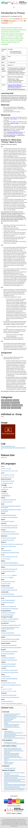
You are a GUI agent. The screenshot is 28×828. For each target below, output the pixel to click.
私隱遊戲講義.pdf (6, 495)
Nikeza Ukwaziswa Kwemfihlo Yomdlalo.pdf (12, 703)
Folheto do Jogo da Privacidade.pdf (10, 619)
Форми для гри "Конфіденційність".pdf (11, 685)
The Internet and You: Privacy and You (12, 727)
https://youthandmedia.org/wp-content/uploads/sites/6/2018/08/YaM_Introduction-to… (13, 448)
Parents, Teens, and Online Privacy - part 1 (12, 748)
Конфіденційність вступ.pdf (9, 682)
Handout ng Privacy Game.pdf (9, 664)
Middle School (8, 400)
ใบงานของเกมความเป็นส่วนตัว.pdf (10, 672)
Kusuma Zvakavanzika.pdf (8, 633)
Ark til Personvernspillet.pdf (8, 600)
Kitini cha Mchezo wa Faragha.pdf (10, 651)
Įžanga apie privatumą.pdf (8, 594)
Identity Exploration (15, 402)
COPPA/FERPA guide (8, 731)
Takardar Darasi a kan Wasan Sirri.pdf (10, 552)
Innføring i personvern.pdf (8, 602)
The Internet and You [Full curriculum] (11, 724)
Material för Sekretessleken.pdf (9, 660)
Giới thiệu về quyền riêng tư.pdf (9, 695)
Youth (8, 407)
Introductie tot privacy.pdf (8, 540)
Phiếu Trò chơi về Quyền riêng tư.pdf (10, 697)
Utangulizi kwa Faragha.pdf (8, 653)
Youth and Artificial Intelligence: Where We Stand (14, 789)
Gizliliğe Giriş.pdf (6, 676)
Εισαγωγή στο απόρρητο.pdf (9, 546)
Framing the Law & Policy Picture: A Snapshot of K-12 (15, 788)
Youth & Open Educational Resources (11, 755)
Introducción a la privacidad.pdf (9, 641)
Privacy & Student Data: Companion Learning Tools (14, 737)
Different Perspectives (8, 719)
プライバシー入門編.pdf (7, 577)
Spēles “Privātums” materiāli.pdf (9, 590)
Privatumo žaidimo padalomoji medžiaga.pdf (12, 596)
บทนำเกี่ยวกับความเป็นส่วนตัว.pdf (10, 670)
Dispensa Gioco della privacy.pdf (9, 569)
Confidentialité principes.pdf (8, 531)
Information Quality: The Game (10, 715)
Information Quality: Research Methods (12, 714)
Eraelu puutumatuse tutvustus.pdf (9, 525)
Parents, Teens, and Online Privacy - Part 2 (12, 749)
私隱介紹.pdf (5, 493)
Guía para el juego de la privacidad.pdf (10, 639)
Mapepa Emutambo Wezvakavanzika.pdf (11, 635)
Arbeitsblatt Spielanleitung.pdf (9, 515)
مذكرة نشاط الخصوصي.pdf (8, 474)
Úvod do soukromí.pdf (7, 502)
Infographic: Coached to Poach (10, 742)
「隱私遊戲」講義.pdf (7, 487)
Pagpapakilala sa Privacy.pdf (8, 666)
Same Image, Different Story (10, 717)
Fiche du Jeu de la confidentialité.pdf (10, 533)
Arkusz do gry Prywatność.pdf (9, 606)
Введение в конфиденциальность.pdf (11, 625)
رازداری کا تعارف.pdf (7, 689)
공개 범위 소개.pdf (6, 583)
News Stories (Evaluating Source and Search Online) (15, 716)
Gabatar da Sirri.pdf (6, 550)
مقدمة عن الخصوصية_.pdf (8, 477)
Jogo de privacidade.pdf (7, 615)
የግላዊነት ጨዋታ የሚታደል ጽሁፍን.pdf (10, 470)
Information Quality (6, 405)
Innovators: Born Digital (9, 762)
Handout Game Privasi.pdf (8, 481)
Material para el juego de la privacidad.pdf (11, 647)
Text (3, 400)
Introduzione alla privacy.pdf (8, 571)
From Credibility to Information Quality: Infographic (14, 743)
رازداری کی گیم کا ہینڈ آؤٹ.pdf (9, 691)
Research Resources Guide (9, 736)
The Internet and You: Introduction (11, 725)
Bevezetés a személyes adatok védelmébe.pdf (13, 565)
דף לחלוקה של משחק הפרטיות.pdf (9, 556)
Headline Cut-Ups (7, 720)
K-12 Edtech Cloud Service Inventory (11, 775)
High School (16, 400)
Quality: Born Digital (8, 763)
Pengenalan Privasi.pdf (7, 483)
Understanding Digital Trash (9, 768)
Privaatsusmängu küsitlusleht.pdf (9, 527)
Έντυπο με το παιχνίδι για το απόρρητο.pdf (12, 544)
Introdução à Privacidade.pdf (8, 621)
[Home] (14, 3)
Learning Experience (16, 407)
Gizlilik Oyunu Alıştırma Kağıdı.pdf (10, 678)
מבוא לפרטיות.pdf (6, 558)
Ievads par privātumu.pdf (8, 587)
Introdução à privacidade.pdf (8, 612)
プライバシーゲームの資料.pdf (9, 575)
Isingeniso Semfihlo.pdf (7, 701)
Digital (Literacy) (5, 402)
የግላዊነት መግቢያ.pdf (6, 468)
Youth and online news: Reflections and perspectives (15, 784)
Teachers (4, 407)
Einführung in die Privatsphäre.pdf (10, 517)
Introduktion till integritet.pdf (8, 657)
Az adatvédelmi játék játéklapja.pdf (10, 563)
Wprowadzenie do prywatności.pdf (10, 608)
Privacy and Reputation (17, 405)
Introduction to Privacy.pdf (8, 521)
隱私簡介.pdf (5, 489)
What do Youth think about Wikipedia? (12, 753)
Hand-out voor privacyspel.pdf (9, 538)
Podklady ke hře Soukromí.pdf (9, 499)
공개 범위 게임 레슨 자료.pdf (8, 581)
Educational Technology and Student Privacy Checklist (15, 735)
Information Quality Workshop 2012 (11, 754)
